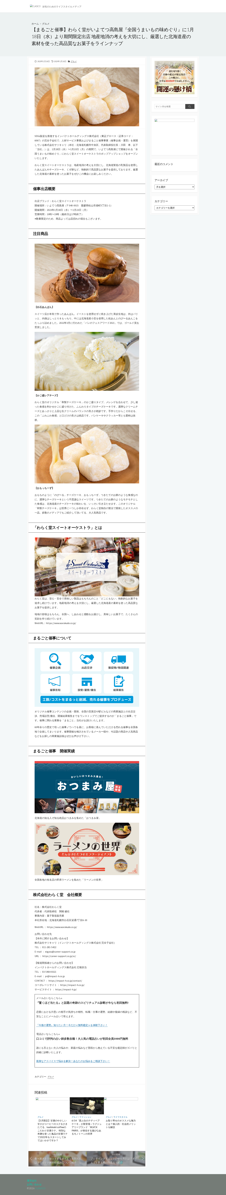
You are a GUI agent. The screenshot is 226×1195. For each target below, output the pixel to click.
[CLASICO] (35, 6)
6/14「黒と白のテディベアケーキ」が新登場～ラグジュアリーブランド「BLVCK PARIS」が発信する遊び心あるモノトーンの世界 (87, 1127)
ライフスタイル (120, 1117)
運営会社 (32, 1180)
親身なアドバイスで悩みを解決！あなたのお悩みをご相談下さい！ (73, 1061)
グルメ (46, 23)
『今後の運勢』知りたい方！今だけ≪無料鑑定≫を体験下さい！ (72, 1025)
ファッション (85, 1117)
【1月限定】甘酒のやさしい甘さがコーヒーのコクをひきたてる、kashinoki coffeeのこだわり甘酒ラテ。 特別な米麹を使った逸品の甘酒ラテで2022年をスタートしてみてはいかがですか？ (52, 1130)
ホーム (35, 23)
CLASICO (40, 1188)
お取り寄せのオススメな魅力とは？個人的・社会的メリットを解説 (121, 1123)
